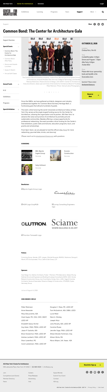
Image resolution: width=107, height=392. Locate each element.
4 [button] (51, 92)
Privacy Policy (92, 387)
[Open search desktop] (103, 12)
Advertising (32, 379)
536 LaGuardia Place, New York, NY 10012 (16, 367)
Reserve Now (90, 95)
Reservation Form (87, 77)
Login (102, 4)
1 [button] (44, 92)
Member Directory (9, 379)
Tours (67, 12)
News (5, 381)
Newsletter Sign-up (90, 365)
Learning (40, 12)
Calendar (41, 4)
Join (4, 373)
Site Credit (101, 387)
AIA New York (7, 4)
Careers (30, 373)
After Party (63, 130)
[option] (50, 64)
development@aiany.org (44, 136)
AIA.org (55, 381)
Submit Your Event (59, 376)
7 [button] (58, 92)
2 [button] (47, 92)
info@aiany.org (48, 367)
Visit (29, 381)
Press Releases (33, 376)
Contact (56, 379)
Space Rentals (57, 373)
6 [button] (56, 92)
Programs (54, 12)
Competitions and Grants (11, 376)
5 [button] (54, 92)
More (92, 12)
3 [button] (49, 92)
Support (80, 12)
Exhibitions (25, 12)
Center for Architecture (25, 4)
